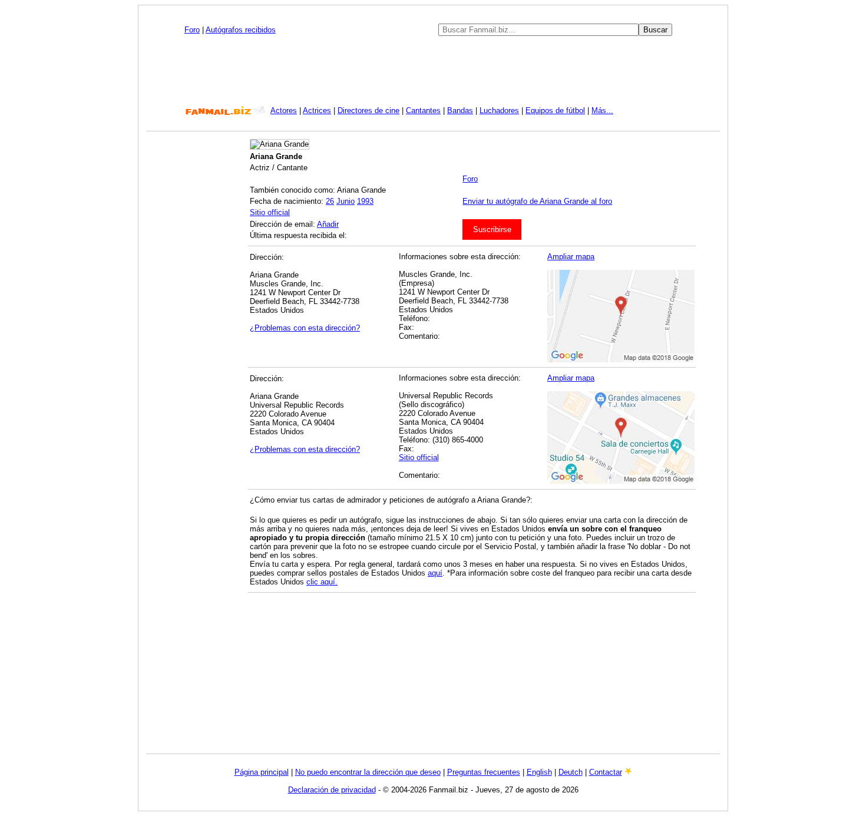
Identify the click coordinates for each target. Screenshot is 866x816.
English (539, 772)
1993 (365, 201)
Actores (283, 110)
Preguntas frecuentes (483, 772)
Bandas (460, 110)
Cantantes (423, 110)
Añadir (328, 224)
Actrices (317, 110)
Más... (602, 110)
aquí (435, 573)
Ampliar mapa (570, 256)
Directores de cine (368, 110)
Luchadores (499, 110)
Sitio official (270, 212)
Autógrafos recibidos (241, 29)
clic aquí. (322, 581)
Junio (345, 201)
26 (330, 201)
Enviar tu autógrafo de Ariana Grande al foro (537, 201)
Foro (192, 29)
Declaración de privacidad (332, 789)
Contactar (605, 772)
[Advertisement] (433, 70)
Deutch (570, 772)
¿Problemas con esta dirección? (305, 327)
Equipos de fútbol (555, 110)
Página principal (261, 772)
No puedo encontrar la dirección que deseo (368, 772)
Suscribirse (492, 229)
